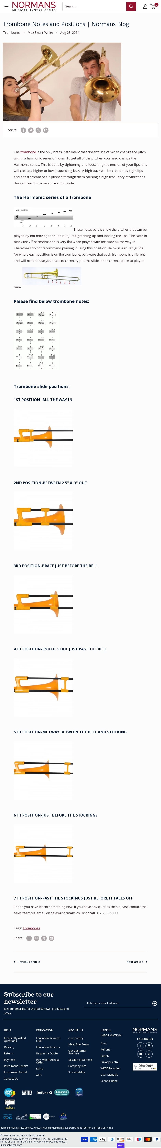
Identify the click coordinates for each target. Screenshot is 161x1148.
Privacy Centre (110, 1062)
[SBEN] (21, 1116)
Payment (9, 1059)
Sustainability (76, 1072)
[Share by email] (45, 130)
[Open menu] (6, 6)
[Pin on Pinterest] (31, 130)
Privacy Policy (41, 1141)
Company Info (77, 1066)
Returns (9, 1053)
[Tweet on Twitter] (38, 130)
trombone (28, 152)
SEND (40, 1068)
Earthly (105, 1055)
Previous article (29, 962)
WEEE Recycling (110, 1068)
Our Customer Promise (77, 1052)
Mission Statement (80, 1059)
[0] (153, 6)
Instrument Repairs (16, 1066)
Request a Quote (47, 1053)
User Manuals (109, 1074)
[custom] (140, 1045)
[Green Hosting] (35, 1117)
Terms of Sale (24, 1141)
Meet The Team (78, 1044)
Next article (134, 962)
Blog (103, 1043)
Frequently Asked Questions (15, 1039)
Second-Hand (109, 1081)
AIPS (39, 1075)
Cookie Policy (57, 1141)
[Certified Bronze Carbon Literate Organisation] (10, 1104)
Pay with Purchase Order (47, 1061)
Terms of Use (7, 1141)
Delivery (9, 1047)
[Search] (131, 6)
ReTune (105, 1049)
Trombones (11, 32)
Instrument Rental (15, 1072)
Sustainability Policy (11, 1145)
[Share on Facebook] (23, 130)
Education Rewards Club (48, 1039)
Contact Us (11, 1078)
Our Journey (75, 1038)
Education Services (48, 1047)
